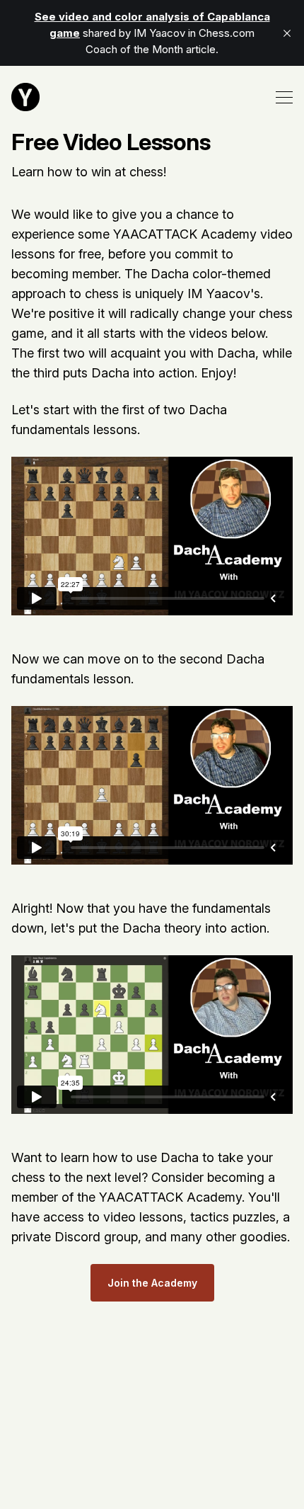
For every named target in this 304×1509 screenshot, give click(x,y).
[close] (287, 33)
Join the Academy (152, 1283)
